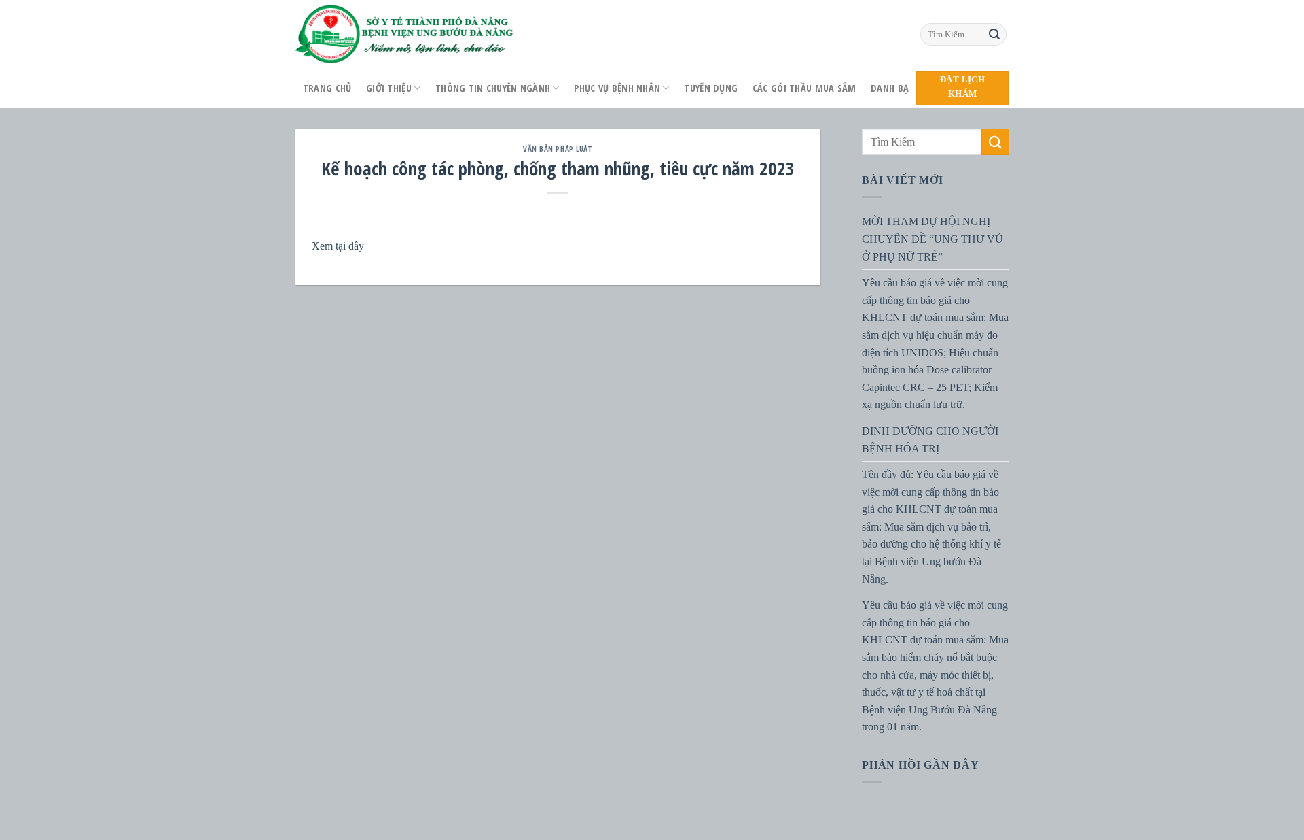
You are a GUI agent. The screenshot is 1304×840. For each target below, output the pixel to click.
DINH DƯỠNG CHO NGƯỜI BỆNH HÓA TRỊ (930, 439)
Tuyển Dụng (711, 88)
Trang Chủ (327, 88)
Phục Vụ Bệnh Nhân (617, 88)
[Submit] (994, 34)
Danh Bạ (890, 88)
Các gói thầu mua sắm (804, 88)
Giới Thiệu (389, 88)
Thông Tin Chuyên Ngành (492, 88)
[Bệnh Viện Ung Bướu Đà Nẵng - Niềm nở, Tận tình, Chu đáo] (404, 34)
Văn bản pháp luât (558, 149)
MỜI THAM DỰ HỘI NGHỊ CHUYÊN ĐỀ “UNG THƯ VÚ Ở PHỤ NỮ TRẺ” (932, 239)
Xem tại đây (338, 246)
